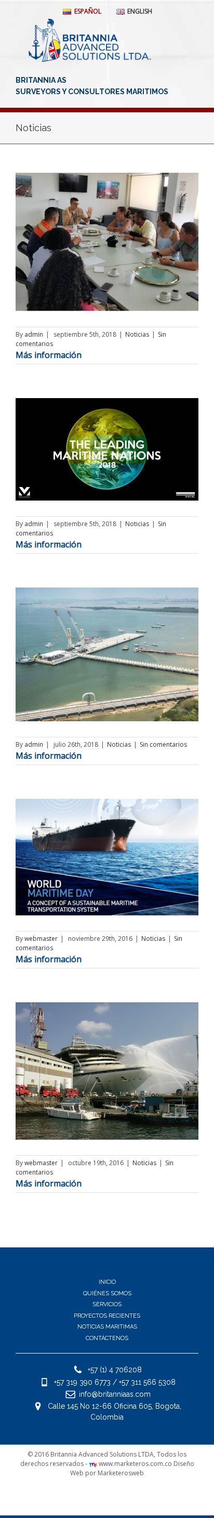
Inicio (107, 1282)
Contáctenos (107, 1338)
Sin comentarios (163, 744)
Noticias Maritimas (107, 1326)
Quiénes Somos (107, 1293)
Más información (49, 355)
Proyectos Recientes (107, 1315)
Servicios (107, 1304)
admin (33, 334)
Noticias (137, 334)
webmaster (41, 938)
